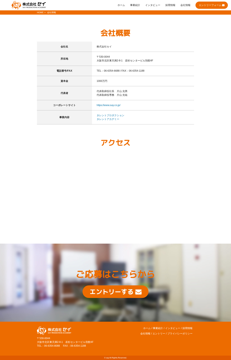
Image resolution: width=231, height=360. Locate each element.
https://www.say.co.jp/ (108, 105)
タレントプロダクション (110, 115)
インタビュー (152, 5)
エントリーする (112, 291)
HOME (40, 12)
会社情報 (185, 5)
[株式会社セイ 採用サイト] (29, 5)
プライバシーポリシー (179, 333)
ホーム (121, 5)
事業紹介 (135, 5)
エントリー (159, 333)
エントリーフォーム (210, 5)
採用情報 (170, 5)
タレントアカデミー (108, 119)
